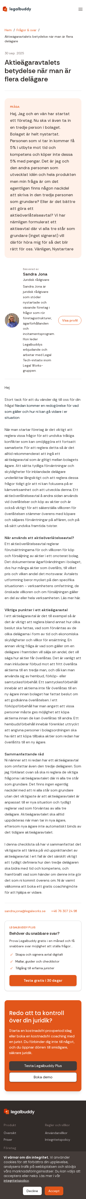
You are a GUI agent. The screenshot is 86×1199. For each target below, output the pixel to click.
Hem (8, 30)
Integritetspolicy (57, 1140)
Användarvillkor (56, 1133)
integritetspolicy (16, 1180)
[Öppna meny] (80, 9)
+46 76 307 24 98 (64, 911)
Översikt (10, 1133)
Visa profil (70, 320)
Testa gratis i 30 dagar (43, 980)
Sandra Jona (35, 274)
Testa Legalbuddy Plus (43, 1065)
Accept (54, 1191)
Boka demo (43, 1077)
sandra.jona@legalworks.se (25, 911)
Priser (8, 1140)
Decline (32, 1191)
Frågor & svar (26, 30)
